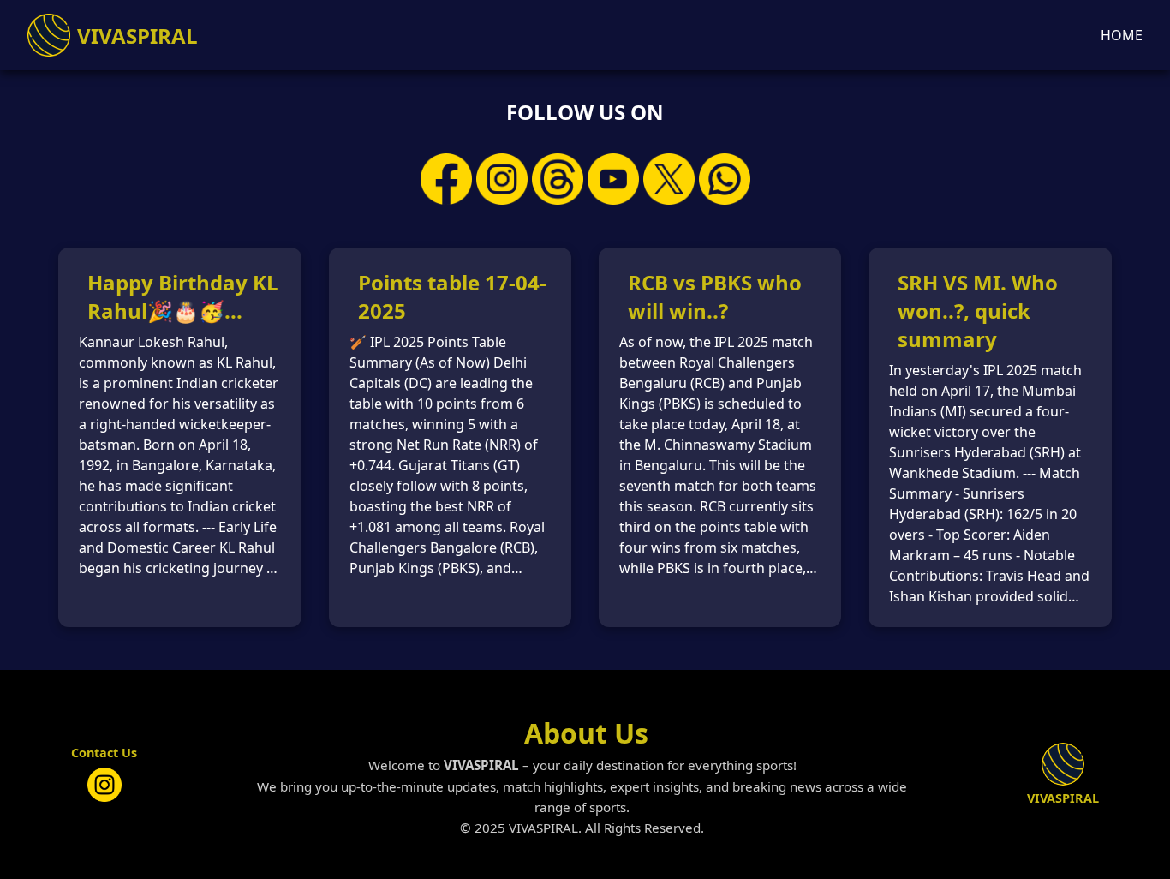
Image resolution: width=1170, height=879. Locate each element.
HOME (1122, 35)
